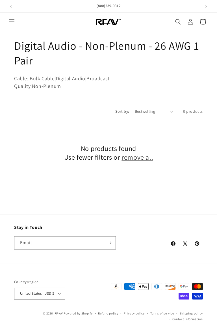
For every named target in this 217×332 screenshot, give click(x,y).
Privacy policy (134, 313)
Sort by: (122, 111)
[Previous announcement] (11, 6)
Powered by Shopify (78, 313)
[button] (12, 22)
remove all (137, 157)
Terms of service (162, 313)
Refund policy (108, 313)
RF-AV (59, 313)
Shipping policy (191, 313)
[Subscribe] (109, 242)
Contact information (187, 319)
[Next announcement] (206, 6)
